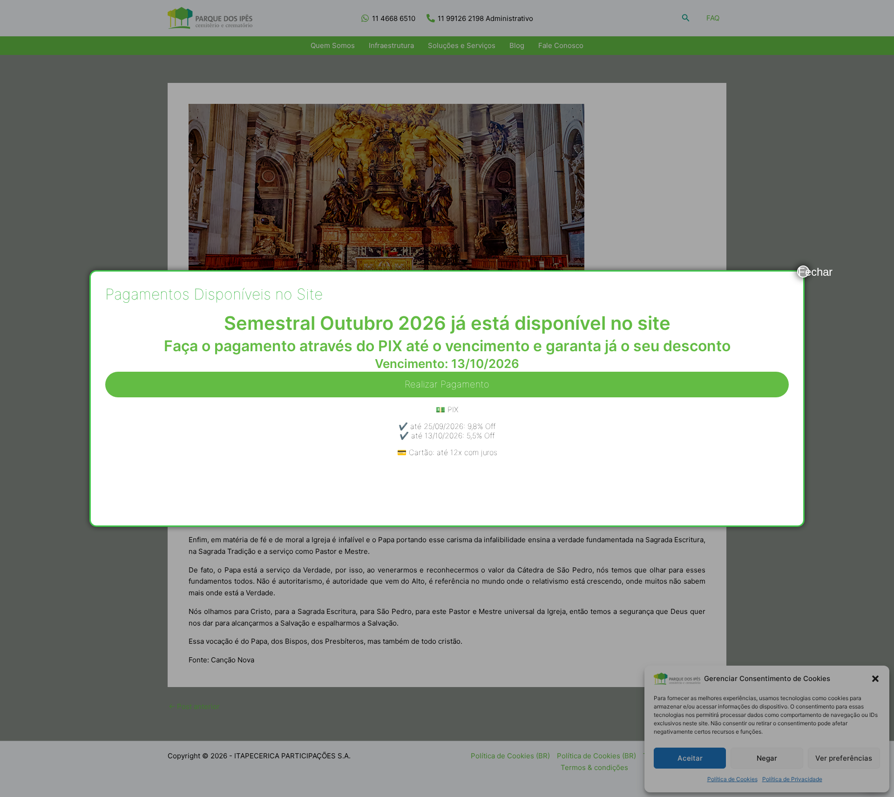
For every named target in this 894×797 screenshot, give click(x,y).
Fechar (803, 272)
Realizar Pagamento (447, 384)
